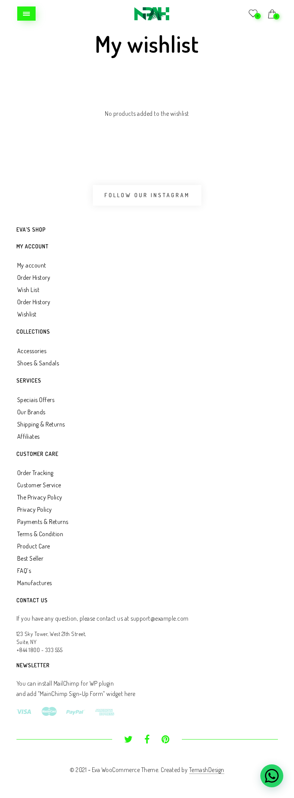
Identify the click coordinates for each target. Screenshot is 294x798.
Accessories (32, 351)
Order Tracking (35, 473)
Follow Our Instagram (147, 195)
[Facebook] (147, 740)
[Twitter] (128, 740)
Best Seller (30, 558)
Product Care (33, 546)
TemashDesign (206, 770)
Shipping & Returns (41, 424)
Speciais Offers (36, 400)
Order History (34, 277)
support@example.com (160, 618)
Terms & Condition (40, 534)
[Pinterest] (165, 740)
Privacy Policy (34, 509)
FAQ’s (24, 570)
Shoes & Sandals (38, 363)
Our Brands (31, 412)
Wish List (28, 290)
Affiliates (28, 436)
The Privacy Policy (39, 497)
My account (31, 265)
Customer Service (39, 485)
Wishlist (27, 314)
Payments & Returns (43, 522)
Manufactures (34, 583)
